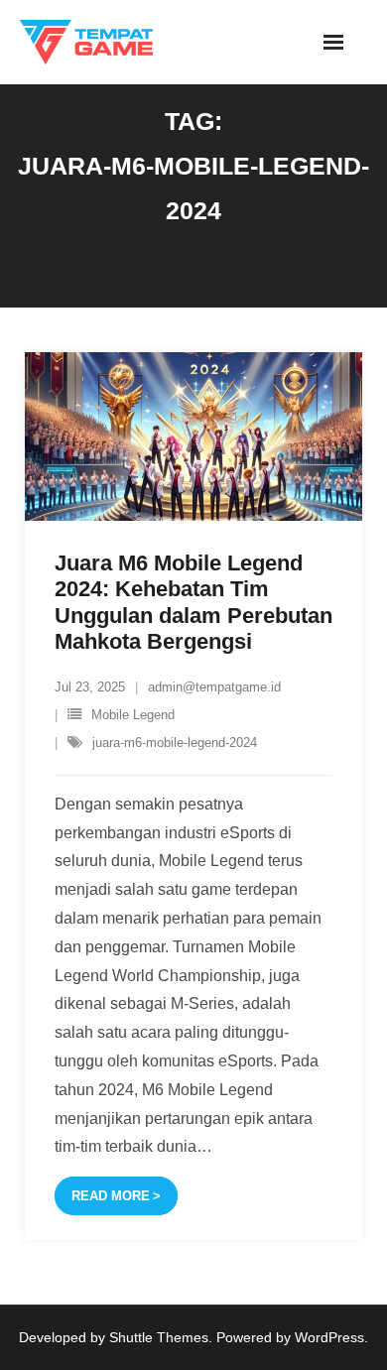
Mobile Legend (133, 714)
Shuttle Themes (158, 1337)
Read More (110, 1195)
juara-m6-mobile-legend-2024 (174, 742)
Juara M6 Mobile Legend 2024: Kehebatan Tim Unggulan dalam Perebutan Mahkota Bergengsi (193, 602)
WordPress (329, 1337)
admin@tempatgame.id (214, 687)
